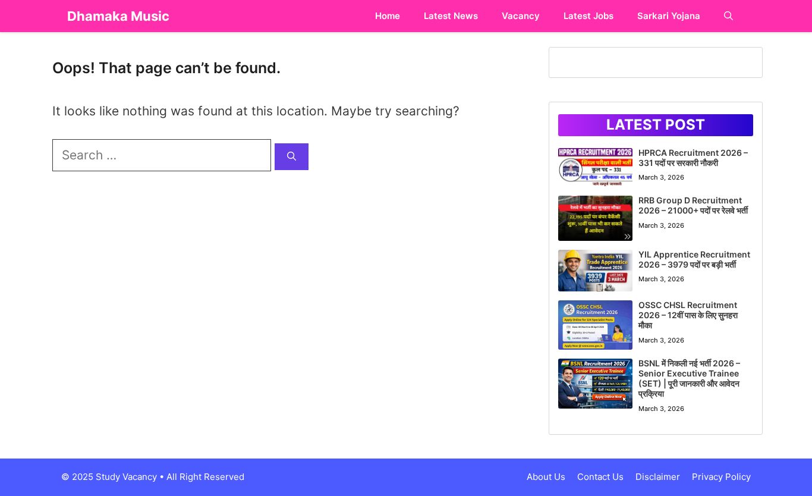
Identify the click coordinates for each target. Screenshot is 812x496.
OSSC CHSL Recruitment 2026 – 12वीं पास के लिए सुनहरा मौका (688, 315)
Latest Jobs (588, 15)
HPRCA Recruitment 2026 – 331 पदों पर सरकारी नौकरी (693, 157)
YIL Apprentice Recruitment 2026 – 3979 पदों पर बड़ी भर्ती (694, 259)
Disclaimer (657, 476)
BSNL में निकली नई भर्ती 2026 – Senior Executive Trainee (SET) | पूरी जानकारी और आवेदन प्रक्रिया (689, 378)
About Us (546, 476)
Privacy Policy (721, 476)
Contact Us (600, 476)
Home (387, 15)
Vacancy (521, 15)
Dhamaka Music (118, 16)
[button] (728, 16)
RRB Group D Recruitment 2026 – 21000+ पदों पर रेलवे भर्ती (693, 205)
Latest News (451, 15)
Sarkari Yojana (668, 15)
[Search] (292, 156)
